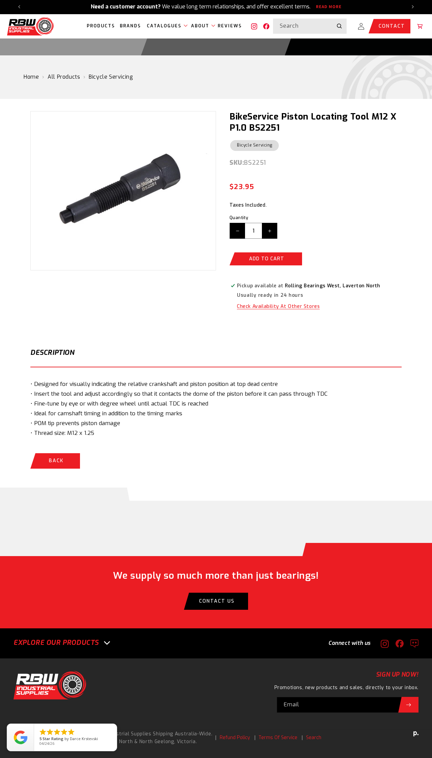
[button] (165, 26)
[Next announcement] (412, 6)
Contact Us (217, 601)
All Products (64, 76)
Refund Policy (235, 737)
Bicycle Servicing (111, 76)
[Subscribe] (408, 705)
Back (56, 461)
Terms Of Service (278, 737)
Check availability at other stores (278, 306)
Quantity (239, 217)
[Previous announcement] (19, 6)
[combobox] (310, 26)
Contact (392, 26)
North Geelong (156, 741)
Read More (329, 6)
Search (313, 737)
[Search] (339, 26)
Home (31, 76)
